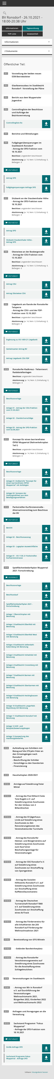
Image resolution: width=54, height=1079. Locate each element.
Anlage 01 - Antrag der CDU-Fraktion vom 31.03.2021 (21, 409)
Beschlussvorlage (13, 399)
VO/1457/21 (13, 222)
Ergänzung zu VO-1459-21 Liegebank (21, 340)
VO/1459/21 (13, 331)
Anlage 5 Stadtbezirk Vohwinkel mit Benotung (21, 656)
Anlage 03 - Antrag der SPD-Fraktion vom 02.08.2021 (21, 429)
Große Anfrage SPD (14, 1047)
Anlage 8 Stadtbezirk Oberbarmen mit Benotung (22, 687)
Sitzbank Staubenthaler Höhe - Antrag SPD (19, 241)
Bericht (9, 528)
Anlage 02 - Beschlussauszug (18, 537)
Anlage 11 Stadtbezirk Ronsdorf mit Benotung (21, 717)
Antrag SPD (11, 178)
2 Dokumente (11, 51)
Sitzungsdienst (40, 1072)
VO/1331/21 (13, 520)
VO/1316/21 (13, 390)
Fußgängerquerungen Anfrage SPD (21, 187)
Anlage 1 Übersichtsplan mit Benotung (18, 615)
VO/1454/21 (13, 1039)
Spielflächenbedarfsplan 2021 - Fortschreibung (19, 605)
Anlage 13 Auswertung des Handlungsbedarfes (17, 737)
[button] (46, 124)
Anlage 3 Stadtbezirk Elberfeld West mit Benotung (21, 636)
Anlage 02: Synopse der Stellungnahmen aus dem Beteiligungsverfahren (17, 495)
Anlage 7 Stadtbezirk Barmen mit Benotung (20, 676)
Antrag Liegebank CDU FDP (17, 358)
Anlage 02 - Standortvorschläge (19, 418)
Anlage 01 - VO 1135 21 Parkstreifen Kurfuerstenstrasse (21, 557)
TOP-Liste (12, 34)
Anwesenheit (32, 34)
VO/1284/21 (13, 463)
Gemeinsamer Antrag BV (16, 349)
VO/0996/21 (13, 577)
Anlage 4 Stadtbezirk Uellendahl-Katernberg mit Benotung (20, 646)
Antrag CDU (11, 284)
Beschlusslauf (12, 595)
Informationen (12, 28)
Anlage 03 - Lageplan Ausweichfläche (22, 546)
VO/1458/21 (13, 276)
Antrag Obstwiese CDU (16, 293)
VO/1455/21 (13, 170)
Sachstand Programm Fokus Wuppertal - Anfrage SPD (18, 1057)
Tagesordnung (33, 28)
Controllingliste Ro (14, 123)
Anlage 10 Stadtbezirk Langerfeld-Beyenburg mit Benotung (20, 707)
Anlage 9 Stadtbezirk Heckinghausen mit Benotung (22, 697)
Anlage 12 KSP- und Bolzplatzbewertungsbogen (18, 727)
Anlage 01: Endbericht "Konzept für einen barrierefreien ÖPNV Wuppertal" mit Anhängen (21, 483)
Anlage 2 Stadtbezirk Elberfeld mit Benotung (21, 625)
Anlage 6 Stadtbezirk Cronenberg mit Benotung (22, 666)
